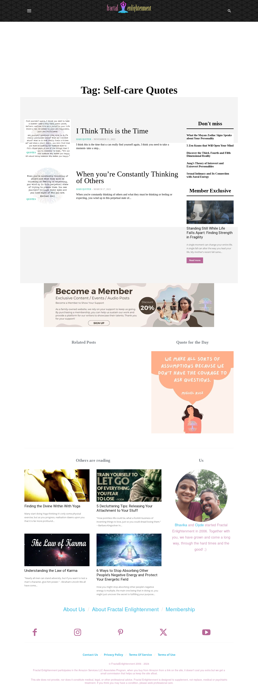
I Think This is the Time (112, 131)
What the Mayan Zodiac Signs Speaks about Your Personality (209, 137)
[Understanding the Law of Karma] (57, 550)
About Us (74, 609)
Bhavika (181, 524)
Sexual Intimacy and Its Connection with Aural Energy (208, 175)
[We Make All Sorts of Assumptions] (192, 392)
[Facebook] (34, 632)
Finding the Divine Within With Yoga (52, 506)
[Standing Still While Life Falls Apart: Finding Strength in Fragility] (210, 212)
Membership (180, 609)
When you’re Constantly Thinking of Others (127, 177)
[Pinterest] (120, 632)
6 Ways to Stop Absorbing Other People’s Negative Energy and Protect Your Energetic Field (127, 574)
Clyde (199, 524)
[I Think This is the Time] (47, 139)
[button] (229, 11)
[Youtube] (206, 632)
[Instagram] (77, 632)
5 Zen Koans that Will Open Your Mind (210, 145)
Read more (194, 260)
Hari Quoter (83, 139)
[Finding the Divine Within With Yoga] (57, 485)
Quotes (31, 152)
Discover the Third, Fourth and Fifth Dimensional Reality (209, 154)
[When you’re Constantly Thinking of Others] (47, 185)
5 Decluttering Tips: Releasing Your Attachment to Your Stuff (125, 508)
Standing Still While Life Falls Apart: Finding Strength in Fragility (210, 232)
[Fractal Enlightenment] (129, 7)
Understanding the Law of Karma (50, 570)
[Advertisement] (129, 48)
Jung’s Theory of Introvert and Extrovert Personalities (205, 165)
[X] (163, 632)
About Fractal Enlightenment (125, 609)
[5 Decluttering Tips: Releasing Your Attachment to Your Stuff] (129, 485)
